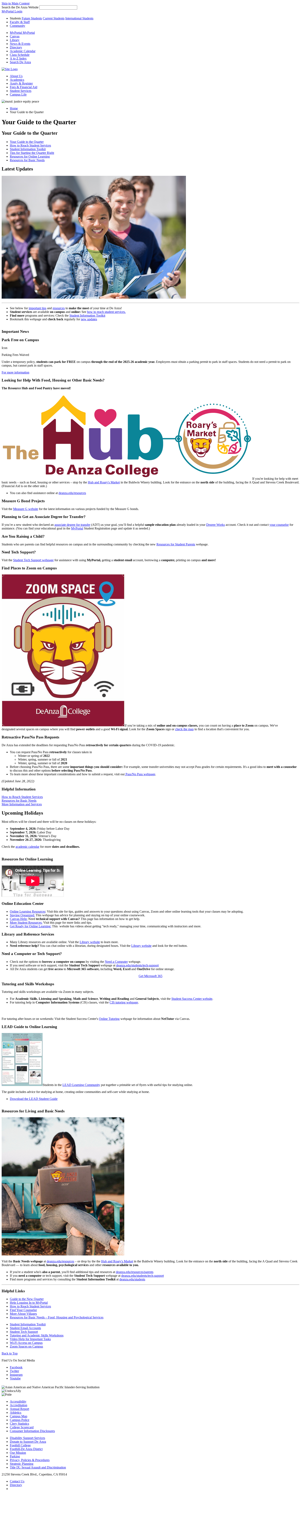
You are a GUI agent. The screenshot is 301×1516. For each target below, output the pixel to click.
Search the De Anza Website (20, 7)
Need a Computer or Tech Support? (32, 954)
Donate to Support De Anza (28, 1441)
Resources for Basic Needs (27, 160)
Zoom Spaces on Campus (26, 1346)
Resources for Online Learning (30, 156)
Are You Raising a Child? (23, 536)
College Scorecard (22, 1427)
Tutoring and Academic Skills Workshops (36, 1335)
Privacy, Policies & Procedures (30, 1460)
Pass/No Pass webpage (140, 774)
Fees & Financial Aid (23, 87)
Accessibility (18, 1401)
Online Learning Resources (27, 911)
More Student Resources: (26, 922)
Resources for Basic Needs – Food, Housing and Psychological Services (56, 1317)
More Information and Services (22, 804)
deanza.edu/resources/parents (134, 1272)
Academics (17, 79)
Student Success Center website (191, 998)
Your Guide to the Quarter (30, 133)
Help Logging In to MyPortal (29, 1302)
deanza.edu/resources (72, 493)
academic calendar (27, 846)
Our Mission (18, 1452)
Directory (16, 1485)
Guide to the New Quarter (27, 1299)
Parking (15, 1456)
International (79, 18)
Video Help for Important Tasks (30, 1339)
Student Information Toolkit (28, 149)
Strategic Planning (21, 1463)
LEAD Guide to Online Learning (29, 1027)
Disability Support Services (27, 1438)
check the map (184, 729)
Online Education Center (23, 903)
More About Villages (23, 1313)
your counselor (279, 524)
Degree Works (215, 524)
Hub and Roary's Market (104, 482)
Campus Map (18, 1416)
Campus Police (19, 1420)
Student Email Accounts (25, 1328)
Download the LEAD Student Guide (34, 1099)
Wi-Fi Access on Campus (26, 1342)
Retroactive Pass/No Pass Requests (30, 737)
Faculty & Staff (20, 22)
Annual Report (19, 1409)
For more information (15, 372)
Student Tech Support (24, 1331)
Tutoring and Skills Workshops (28, 984)
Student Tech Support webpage (33, 560)
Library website (90, 942)
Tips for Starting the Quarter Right (32, 153)
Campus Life (18, 94)
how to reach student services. (106, 312)
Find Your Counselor (23, 1310)
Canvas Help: (18, 919)
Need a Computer (116, 961)
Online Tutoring (109, 1018)
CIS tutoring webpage (124, 1002)
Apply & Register (21, 83)
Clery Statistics (19, 1423)
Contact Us (17, 1481)
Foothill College (20, 1445)
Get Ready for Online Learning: (30, 926)
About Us (16, 76)
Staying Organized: (22, 915)
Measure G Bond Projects (23, 501)
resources (59, 308)
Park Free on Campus (20, 340)
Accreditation (18, 1405)
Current (53, 18)
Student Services (20, 91)
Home (14, 108)
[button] (20, 62)
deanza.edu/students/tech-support (137, 965)
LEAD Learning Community (81, 1085)
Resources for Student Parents (175, 544)
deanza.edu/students (132, 1279)
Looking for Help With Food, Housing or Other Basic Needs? (53, 380)
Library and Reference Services (28, 934)
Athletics (15, 1412)
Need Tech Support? (19, 552)
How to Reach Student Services (30, 145)
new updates (89, 319)
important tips (37, 308)
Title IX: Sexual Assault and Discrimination (38, 1467)
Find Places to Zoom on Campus (29, 568)
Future (32, 18)
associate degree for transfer (72, 524)
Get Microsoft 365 (150, 976)
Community (17, 25)
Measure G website (25, 509)
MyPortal (77, 528)
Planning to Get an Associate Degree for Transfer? (44, 517)
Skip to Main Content (15, 3)
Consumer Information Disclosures (32, 1431)
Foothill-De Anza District (26, 1449)
